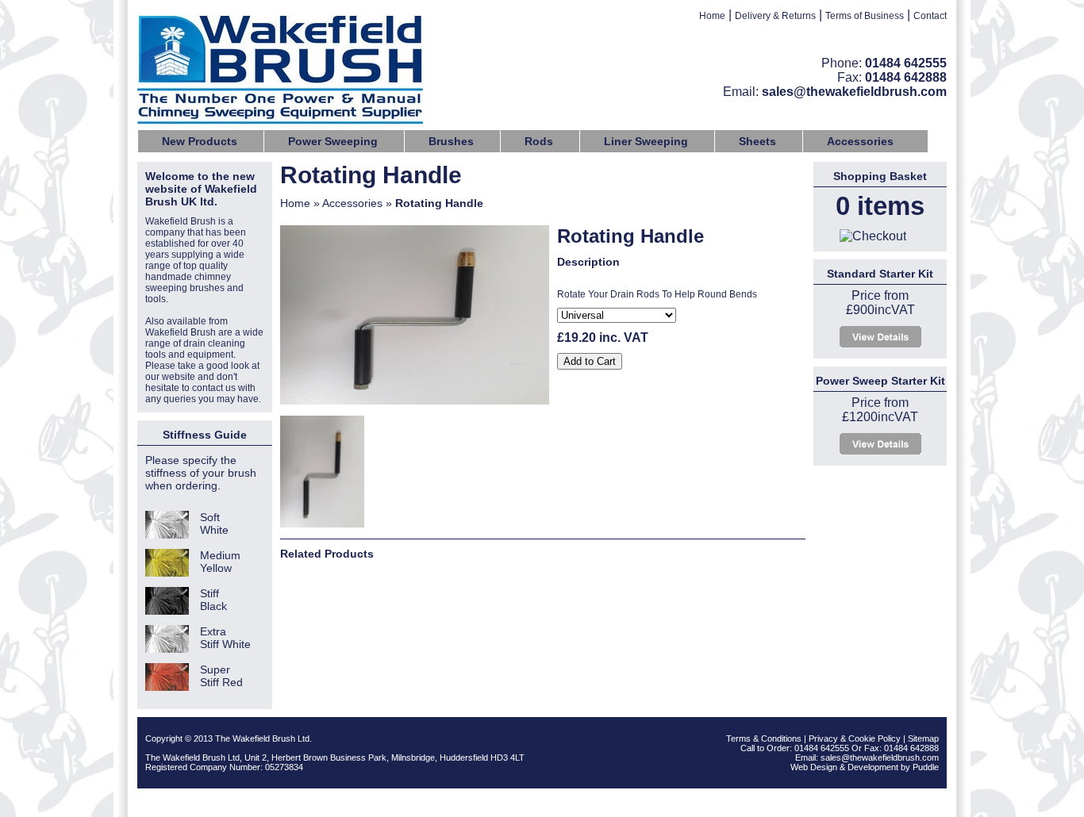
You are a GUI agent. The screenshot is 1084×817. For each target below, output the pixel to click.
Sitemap (923, 738)
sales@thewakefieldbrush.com (854, 91)
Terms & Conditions (763, 738)
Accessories (860, 141)
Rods (539, 141)
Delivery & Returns (775, 15)
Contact (930, 15)
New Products (199, 141)
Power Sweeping (333, 141)
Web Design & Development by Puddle (864, 767)
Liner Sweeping (646, 141)
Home (712, 15)
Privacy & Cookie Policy (855, 738)
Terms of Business (864, 15)
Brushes (451, 141)
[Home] (280, 71)
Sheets (757, 141)
